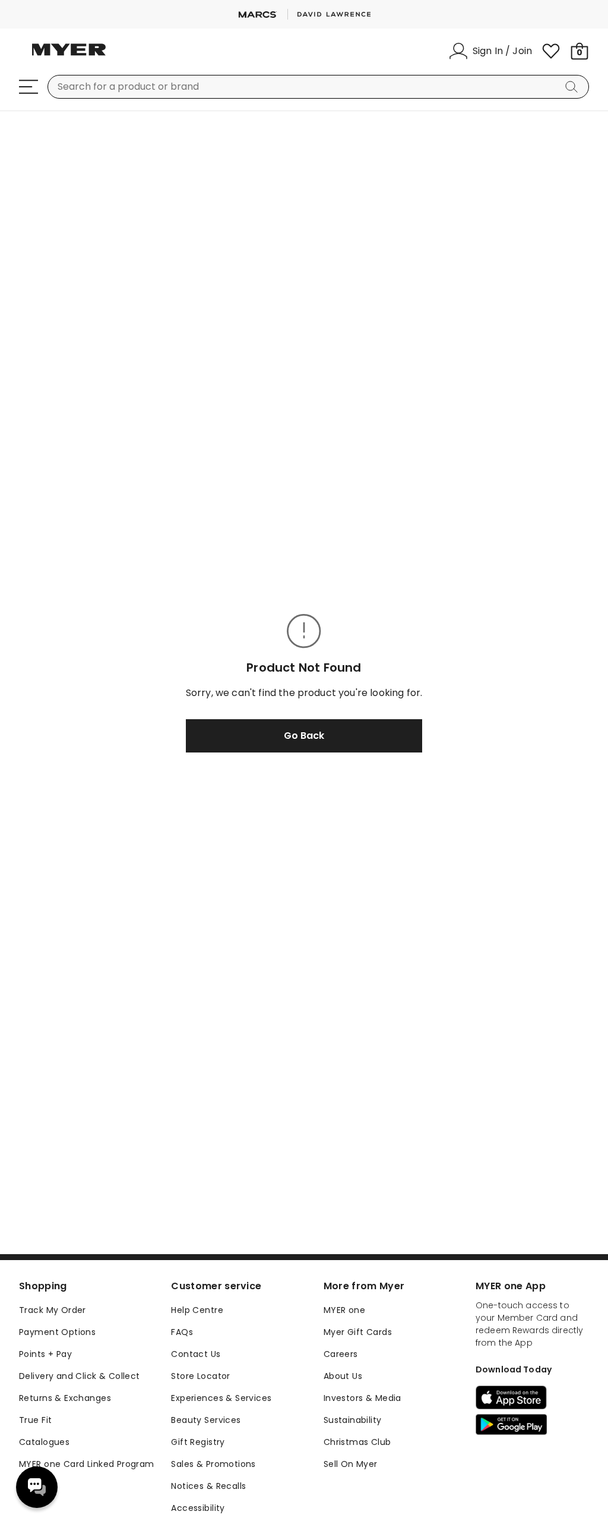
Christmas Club (357, 1442)
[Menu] (28, 86)
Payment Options (57, 1332)
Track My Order (52, 1310)
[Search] (573, 86)
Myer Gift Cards (358, 1332)
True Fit (35, 1420)
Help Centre (197, 1310)
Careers (341, 1354)
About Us (343, 1376)
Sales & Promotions (213, 1464)
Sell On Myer (351, 1464)
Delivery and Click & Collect (79, 1376)
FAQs (182, 1332)
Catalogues (44, 1442)
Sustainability (353, 1420)
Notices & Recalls (208, 1486)
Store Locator (200, 1376)
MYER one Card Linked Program (86, 1464)
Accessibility (197, 1508)
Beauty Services (205, 1420)
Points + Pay (45, 1354)
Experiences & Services (221, 1398)
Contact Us (195, 1354)
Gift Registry (197, 1442)
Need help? (37, 1487)
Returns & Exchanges (65, 1398)
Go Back (304, 735)
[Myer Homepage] (69, 56)
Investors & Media (362, 1398)
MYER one (344, 1310)
